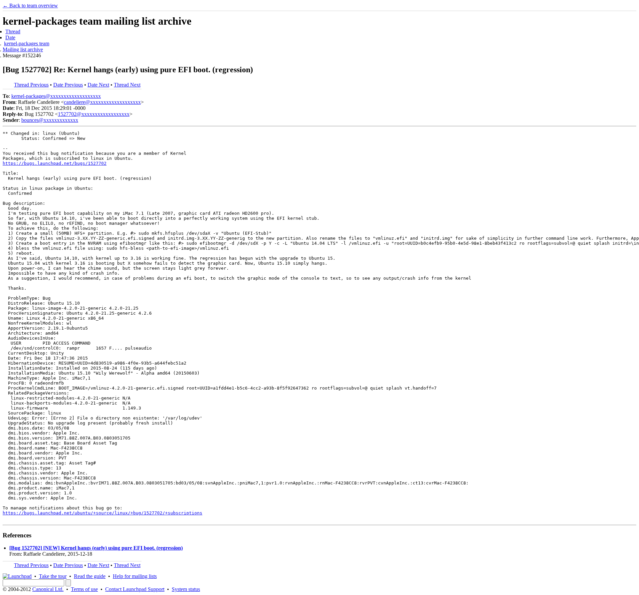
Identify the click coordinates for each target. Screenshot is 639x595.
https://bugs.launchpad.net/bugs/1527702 (54, 163)
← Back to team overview (30, 5)
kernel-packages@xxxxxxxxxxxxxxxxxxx (56, 96)
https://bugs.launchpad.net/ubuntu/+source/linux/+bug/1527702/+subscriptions (102, 512)
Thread (12, 31)
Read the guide (90, 576)
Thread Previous (31, 85)
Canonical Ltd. (48, 589)
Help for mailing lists (135, 576)
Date (10, 37)
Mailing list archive (23, 49)
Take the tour (53, 576)
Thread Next (127, 85)
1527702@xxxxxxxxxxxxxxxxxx (93, 114)
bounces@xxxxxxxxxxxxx (49, 120)
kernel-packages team (26, 43)
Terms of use (84, 589)
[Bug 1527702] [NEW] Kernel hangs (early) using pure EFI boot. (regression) (96, 548)
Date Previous (68, 85)
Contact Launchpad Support (134, 589)
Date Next (98, 85)
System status (186, 589)
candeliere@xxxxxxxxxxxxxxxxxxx (102, 102)
